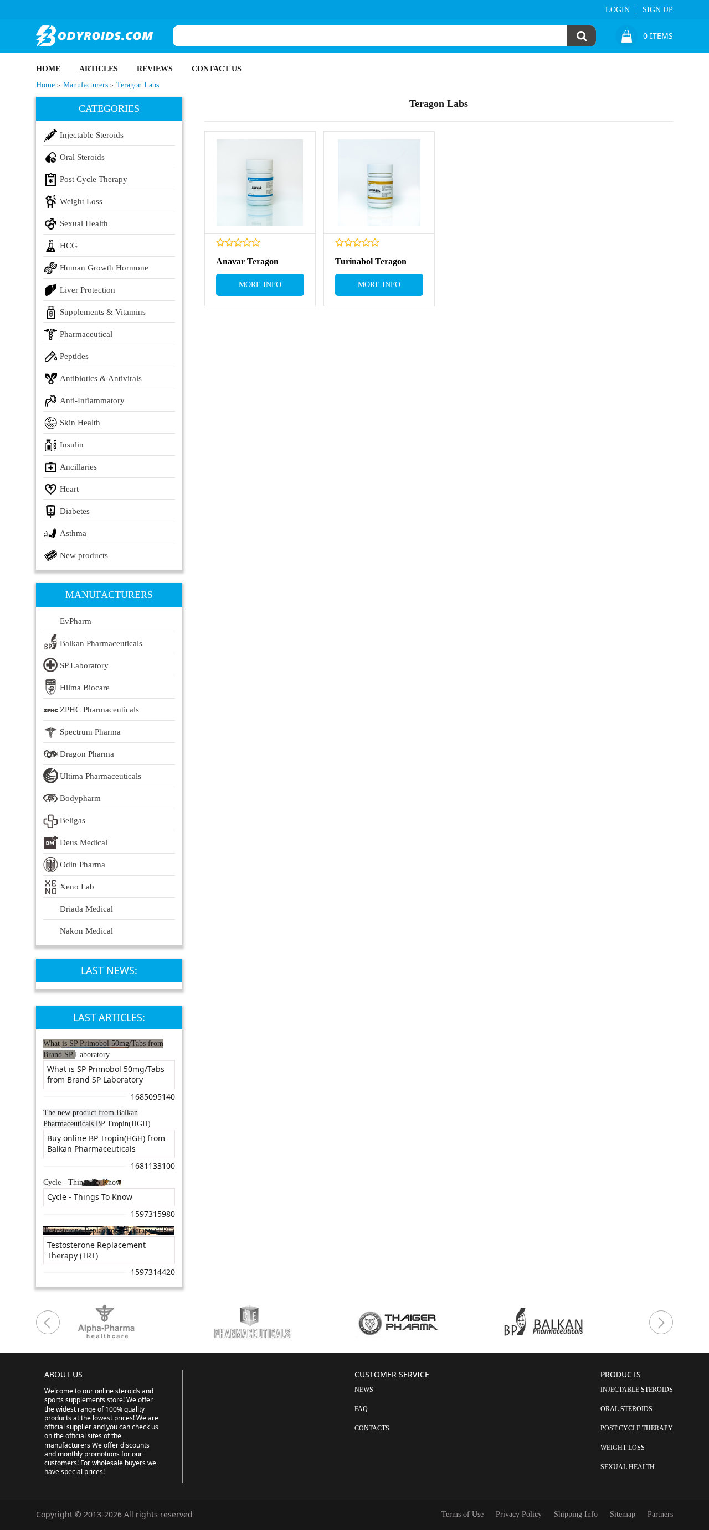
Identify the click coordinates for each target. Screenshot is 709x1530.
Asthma (73, 533)
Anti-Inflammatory (92, 400)
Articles (98, 69)
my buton (48, 1322)
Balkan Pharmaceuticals (101, 643)
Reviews (155, 69)
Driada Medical (86, 908)
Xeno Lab (77, 886)
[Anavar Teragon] (260, 183)
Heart (69, 489)
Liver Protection (87, 289)
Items (658, 36)
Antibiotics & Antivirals (101, 378)
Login (617, 10)
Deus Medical (83, 842)
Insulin (72, 444)
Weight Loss (81, 201)
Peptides (74, 356)
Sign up (658, 10)
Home (48, 69)
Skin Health (80, 422)
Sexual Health (84, 223)
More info (260, 284)
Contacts (371, 1428)
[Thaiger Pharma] (428, 1322)
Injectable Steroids (92, 135)
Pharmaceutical (86, 334)
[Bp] (573, 1322)
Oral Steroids (82, 157)
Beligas (72, 820)
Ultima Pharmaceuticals (100, 776)
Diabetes (75, 511)
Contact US (217, 69)
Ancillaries (78, 466)
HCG (69, 245)
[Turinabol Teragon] (379, 183)
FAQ (361, 1409)
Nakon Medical (86, 931)
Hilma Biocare (85, 687)
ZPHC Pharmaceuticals (99, 709)
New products (84, 555)
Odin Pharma (82, 864)
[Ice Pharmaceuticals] (282, 1322)
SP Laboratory (84, 665)
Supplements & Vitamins (103, 312)
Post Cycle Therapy (93, 179)
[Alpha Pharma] (136, 1322)
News (363, 1389)
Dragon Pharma (87, 754)
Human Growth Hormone (104, 267)
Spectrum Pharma (90, 731)
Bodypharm (80, 798)
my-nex (661, 1322)
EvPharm (75, 621)
